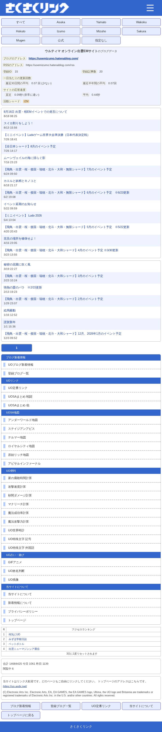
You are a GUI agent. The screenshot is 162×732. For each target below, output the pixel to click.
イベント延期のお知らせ (20, 204)
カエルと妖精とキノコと (20, 180)
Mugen (20, 40)
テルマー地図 (17, 437)
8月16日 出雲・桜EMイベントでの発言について (35, 111)
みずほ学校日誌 (18, 639)
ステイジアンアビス (21, 428)
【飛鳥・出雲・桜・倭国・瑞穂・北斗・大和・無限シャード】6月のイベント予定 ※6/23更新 (66, 192)
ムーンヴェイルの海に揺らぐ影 (24, 157)
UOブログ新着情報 (20, 364)
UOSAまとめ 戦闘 (20, 396)
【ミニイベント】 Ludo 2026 (23, 215)
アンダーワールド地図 (23, 420)
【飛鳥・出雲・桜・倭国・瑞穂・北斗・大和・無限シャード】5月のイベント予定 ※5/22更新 (66, 227)
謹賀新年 (10, 322)
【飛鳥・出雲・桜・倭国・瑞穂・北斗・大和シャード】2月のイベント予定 (53, 299)
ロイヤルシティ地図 (21, 446)
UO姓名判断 (16, 571)
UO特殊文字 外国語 (21, 547)
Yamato (101, 22)
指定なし (101, 40)
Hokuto (20, 31)
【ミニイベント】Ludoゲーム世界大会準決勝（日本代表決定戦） (47, 134)
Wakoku (141, 22)
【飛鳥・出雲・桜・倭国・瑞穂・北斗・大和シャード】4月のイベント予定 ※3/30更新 (61, 250)
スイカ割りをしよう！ (18, 123)
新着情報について (20, 602)
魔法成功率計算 (18, 512)
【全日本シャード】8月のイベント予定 (30, 146)
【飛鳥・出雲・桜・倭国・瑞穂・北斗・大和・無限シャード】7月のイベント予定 (58, 169)
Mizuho (101, 31)
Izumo (61, 31)
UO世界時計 (16, 530)
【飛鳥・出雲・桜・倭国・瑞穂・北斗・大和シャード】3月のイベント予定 (53, 276)
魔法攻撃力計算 (18, 521)
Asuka (61, 22)
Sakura (141, 31)
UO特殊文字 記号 (19, 539)
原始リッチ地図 (18, 454)
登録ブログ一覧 (18, 373)
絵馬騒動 (10, 310)
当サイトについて (20, 594)
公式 (61, 40)
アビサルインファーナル (24, 463)
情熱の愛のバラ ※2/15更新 (23, 287)
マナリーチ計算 (18, 504)
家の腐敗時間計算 (20, 478)
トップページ (17, 620)
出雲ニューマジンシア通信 (24, 648)
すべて (20, 22)
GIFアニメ (15, 562)
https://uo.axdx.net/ (15, 686)
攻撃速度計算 (17, 486)
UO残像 (13, 579)
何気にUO (14, 634)
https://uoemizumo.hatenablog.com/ (53, 58)
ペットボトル (16, 643)
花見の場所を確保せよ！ (20, 238)
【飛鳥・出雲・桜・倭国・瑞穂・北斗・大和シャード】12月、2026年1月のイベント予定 (63, 333)
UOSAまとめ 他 (18, 405)
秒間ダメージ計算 (20, 495)
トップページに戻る (20, 715)
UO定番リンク (17, 387)
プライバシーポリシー (23, 611)
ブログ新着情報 (20, 706)
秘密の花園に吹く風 (17, 264)
